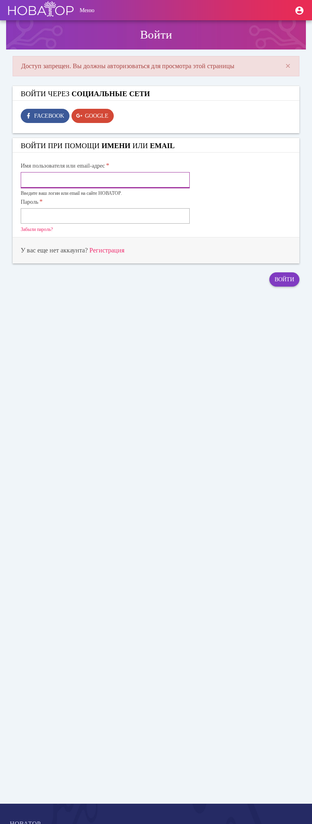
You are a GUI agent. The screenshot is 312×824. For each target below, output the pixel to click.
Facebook (49, 116)
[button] (299, 10)
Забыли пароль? (37, 229)
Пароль (29, 202)
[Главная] (41, 10)
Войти (284, 279)
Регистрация (106, 250)
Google (96, 116)
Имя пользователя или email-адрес (63, 166)
